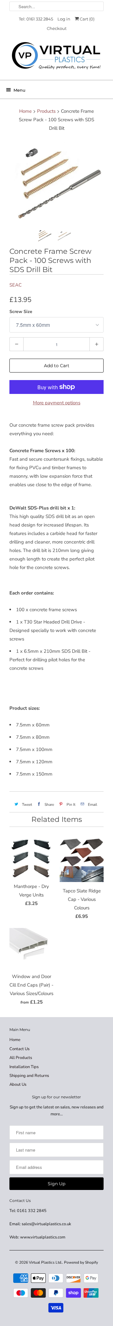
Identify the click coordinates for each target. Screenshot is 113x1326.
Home (14, 1040)
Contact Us (19, 1049)
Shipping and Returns (29, 1075)
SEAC (15, 285)
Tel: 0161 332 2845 (36, 18)
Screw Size (20, 312)
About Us (17, 1084)
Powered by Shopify (81, 1262)
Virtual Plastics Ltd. (45, 1262)
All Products (20, 1058)
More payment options (56, 403)
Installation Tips (24, 1067)
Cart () (86, 18)
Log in (63, 18)
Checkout (57, 28)
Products (46, 111)
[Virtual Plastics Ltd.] (56, 56)
